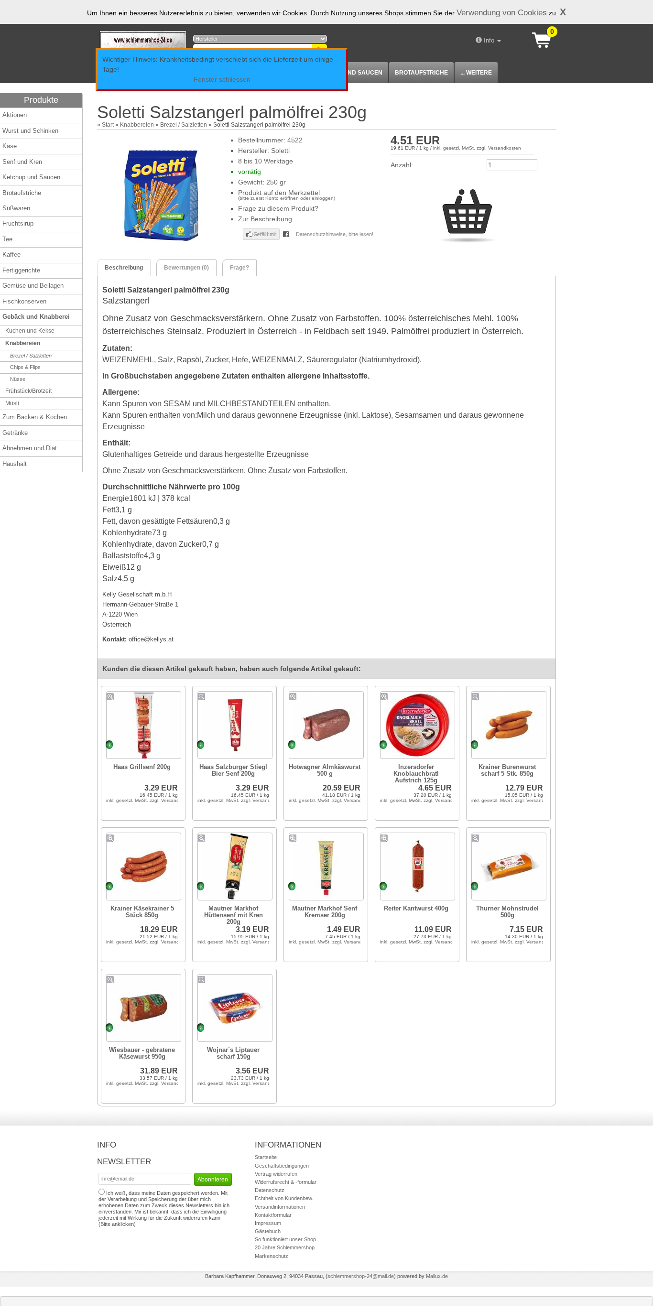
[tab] (124, 267)
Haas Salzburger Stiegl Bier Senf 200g (233, 770)
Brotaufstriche (421, 72)
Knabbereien (137, 124)
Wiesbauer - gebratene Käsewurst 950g (142, 1053)
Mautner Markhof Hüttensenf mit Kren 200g (233, 915)
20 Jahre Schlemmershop (285, 1247)
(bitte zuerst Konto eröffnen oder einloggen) (286, 198)
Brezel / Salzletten (183, 124)
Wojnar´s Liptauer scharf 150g (233, 1053)
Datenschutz (269, 1190)
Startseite (266, 1157)
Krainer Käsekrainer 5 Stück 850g (142, 912)
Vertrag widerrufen (276, 1174)
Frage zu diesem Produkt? (278, 208)
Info (489, 40)
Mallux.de (437, 1276)
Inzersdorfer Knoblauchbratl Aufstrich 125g (416, 773)
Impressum (268, 1223)
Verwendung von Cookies (502, 12)
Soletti (280, 150)
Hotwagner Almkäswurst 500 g (324, 770)
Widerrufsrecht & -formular (285, 1182)
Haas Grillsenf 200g (142, 766)
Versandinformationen (280, 1207)
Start (108, 124)
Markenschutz (271, 1256)
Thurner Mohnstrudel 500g (507, 912)
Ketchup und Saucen (348, 72)
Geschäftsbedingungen (282, 1166)
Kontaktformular (273, 1215)
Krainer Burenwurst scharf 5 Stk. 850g (507, 770)
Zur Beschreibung (265, 219)
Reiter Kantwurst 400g (416, 908)
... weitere (476, 72)
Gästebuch (268, 1231)
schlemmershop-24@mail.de (360, 1276)
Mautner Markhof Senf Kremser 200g (324, 912)
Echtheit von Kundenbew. (284, 1198)
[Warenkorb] (545, 39)
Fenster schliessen (222, 79)
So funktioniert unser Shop (285, 1239)
